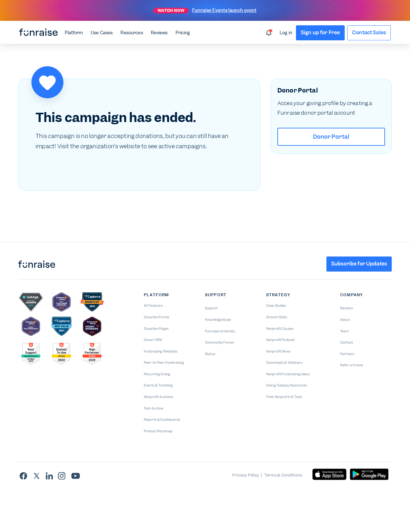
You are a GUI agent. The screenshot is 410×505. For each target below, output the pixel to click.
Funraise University (220, 331)
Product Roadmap (158, 431)
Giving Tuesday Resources (286, 385)
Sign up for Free (320, 32)
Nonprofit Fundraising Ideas (288, 374)
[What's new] (269, 33)
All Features (153, 306)
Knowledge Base (218, 320)
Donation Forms (156, 317)
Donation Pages (156, 329)
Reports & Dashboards (162, 420)
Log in (286, 33)
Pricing (183, 33)
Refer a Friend (351, 365)
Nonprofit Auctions (159, 397)
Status (210, 354)
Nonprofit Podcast (280, 340)
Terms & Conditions (283, 475)
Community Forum (219, 342)
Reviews (159, 33)
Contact (346, 342)
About (345, 320)
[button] (74, 32)
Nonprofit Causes (279, 329)
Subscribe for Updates (359, 263)
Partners (347, 354)
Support (211, 308)
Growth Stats (276, 317)
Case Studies (276, 306)
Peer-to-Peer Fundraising (164, 363)
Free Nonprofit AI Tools (284, 397)
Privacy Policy (245, 475)
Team (344, 331)
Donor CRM (153, 340)
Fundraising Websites (160, 351)
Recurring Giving (157, 374)
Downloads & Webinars (284, 363)
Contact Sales (369, 32)
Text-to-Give (153, 408)
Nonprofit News (278, 351)
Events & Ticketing (158, 385)
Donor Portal (331, 136)
